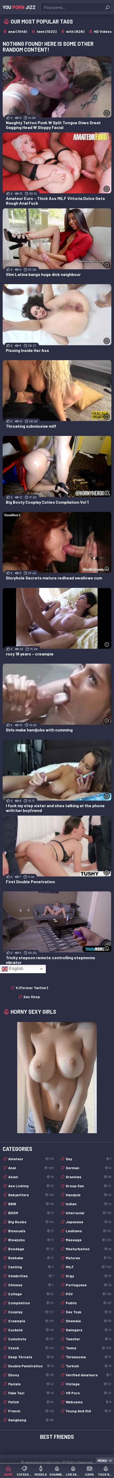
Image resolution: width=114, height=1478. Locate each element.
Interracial (88, 1213)
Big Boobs (31, 1222)
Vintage (88, 1384)
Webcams (88, 1402)
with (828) (75, 31)
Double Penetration (31, 1366)
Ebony (31, 1375)
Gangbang (31, 1420)
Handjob (88, 1195)
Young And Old (88, 1411)
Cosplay (31, 1312)
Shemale (88, 1321)
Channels (56, 1474)
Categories (24, 1474)
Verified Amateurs (88, 1375)
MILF (88, 1267)
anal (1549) (17, 31)
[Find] (107, 7)
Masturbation (88, 1249)
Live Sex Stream (73, 1474)
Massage (88, 1240)
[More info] (106, 113)
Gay (88, 1158)
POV (88, 1294)
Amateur (31, 1158)
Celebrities (31, 1276)
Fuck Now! (105, 1474)
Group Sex (88, 1186)
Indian (88, 1204)
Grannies (88, 1177)
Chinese (31, 1285)
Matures (88, 1258)
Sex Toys (88, 1312)
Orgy (88, 1276)
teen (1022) (46, 31)
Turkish (88, 1366)
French (31, 1411)
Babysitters (31, 1195)
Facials (31, 1384)
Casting (31, 1267)
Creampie (31, 1321)
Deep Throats (31, 1357)
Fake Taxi (31, 1393)
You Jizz (19, 7)
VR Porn (88, 1393)
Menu (102, 1460)
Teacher (88, 1339)
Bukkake (31, 1258)
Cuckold (31, 1330)
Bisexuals (31, 1231)
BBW (31, 1204)
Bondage (31, 1249)
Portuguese (88, 1285)
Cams (89, 1474)
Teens (88, 1348)
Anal (31, 1168)
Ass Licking (31, 1186)
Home (8, 1474)
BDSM (31, 1213)
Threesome (88, 1357)
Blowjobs (31, 1240)
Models (40, 1474)
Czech (31, 1348)
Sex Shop (31, 996)
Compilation (31, 1303)
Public (88, 1303)
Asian (31, 1177)
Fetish (31, 1402)
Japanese (88, 1222)
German (88, 1168)
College (31, 1294)
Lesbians (88, 1231)
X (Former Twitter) (32, 987)
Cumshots (31, 1339)
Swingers (88, 1330)
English (15, 968)
